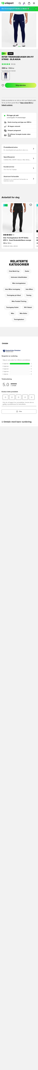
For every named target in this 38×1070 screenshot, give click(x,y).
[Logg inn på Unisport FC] (24, 3)
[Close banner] (36, 9)
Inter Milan (29, 289)
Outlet (27, 271)
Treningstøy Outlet (12, 307)
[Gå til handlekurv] (29, 3)
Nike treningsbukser (19, 283)
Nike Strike (23, 313)
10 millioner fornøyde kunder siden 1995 (19, 135)
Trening (28, 295)
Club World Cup (14, 271)
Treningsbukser (19, 319)
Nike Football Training (19, 301)
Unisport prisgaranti (14, 130)
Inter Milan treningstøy (12, 289)
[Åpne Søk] (20, 3)
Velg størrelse (21, 85)
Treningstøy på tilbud (14, 295)
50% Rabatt (28, 307)
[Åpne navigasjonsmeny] (34, 3)
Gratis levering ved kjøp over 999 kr (19, 122)
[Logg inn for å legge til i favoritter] (3, 85)
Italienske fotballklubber (19, 277)
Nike (12, 313)
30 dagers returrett (14, 126)
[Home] (8, 3)
